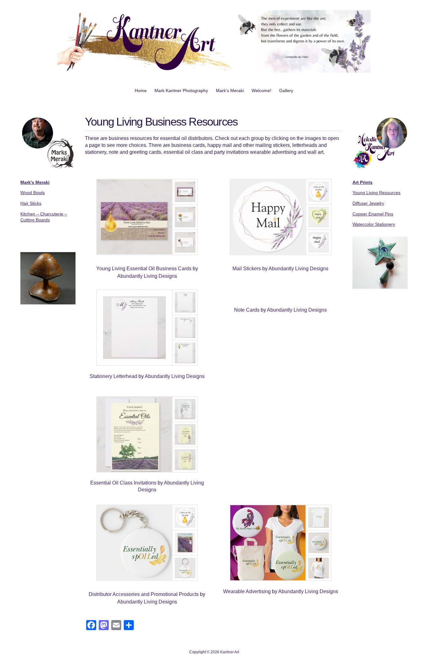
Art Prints (362, 182)
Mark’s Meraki (230, 90)
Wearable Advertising (247, 591)
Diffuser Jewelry (368, 203)
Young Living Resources (376, 192)
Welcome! (261, 90)
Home (141, 90)
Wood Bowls (32, 192)
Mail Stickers (246, 268)
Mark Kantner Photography (181, 90)
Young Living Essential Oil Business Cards (143, 268)
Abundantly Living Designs (147, 276)
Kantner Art (229, 652)
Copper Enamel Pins (372, 213)
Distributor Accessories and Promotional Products (144, 594)
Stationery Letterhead (113, 376)
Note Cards (246, 310)
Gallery (286, 90)
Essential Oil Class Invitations (123, 482)
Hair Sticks (30, 203)
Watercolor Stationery (373, 224)
